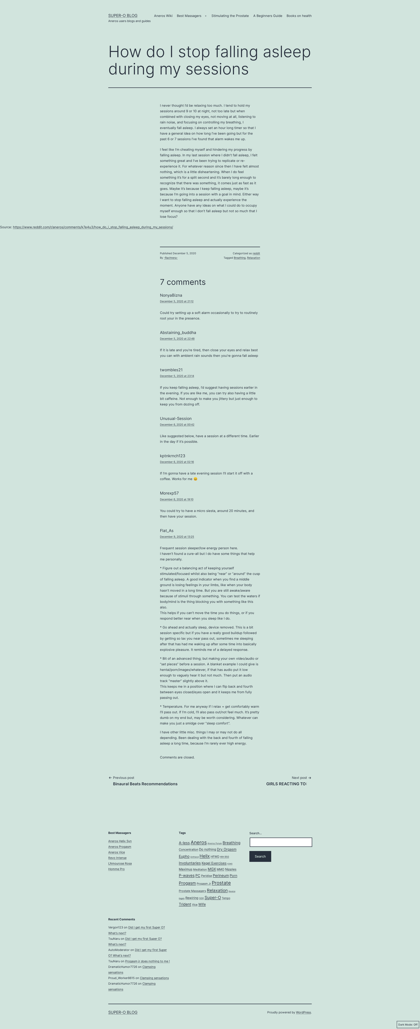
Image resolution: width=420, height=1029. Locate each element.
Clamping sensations (154, 978)
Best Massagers (189, 16)
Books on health (299, 16)
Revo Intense (117, 858)
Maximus (185, 869)
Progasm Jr (204, 883)
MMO (220, 869)
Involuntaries (190, 863)
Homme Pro (116, 869)
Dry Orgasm (226, 849)
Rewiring (191, 898)
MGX (212, 869)
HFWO (215, 856)
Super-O (213, 897)
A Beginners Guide (267, 16)
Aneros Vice (116, 852)
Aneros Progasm (119, 846)
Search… (255, 833)
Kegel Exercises (214, 863)
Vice (195, 904)
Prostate (221, 883)
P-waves (187, 875)
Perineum (221, 875)
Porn (233, 876)
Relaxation (253, 257)
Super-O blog (122, 15)
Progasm (187, 883)
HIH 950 (224, 856)
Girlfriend (194, 857)
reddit (256, 253)
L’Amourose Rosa (120, 863)
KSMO (229, 864)
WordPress (303, 1012)
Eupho (184, 856)
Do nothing (207, 849)
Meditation (200, 869)
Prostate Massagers (192, 891)
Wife (202, 904)
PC (197, 875)
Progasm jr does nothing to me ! (147, 961)
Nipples (230, 869)
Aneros (199, 842)
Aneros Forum (215, 843)
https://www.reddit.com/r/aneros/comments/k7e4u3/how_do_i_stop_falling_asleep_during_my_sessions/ (93, 227)
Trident (185, 904)
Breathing (240, 257)
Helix (205, 856)
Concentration (188, 849)
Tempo (226, 898)
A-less (184, 842)
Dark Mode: (405, 1024)
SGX (201, 898)
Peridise (206, 875)
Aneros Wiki (163, 16)
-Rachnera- (171, 257)
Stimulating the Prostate (230, 16)
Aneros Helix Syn (120, 841)
